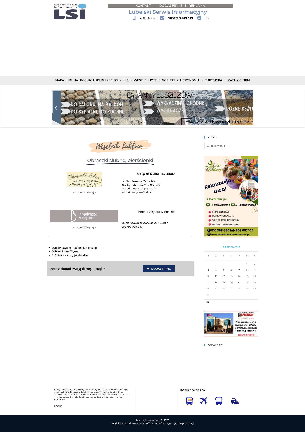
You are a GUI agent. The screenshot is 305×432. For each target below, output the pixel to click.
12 (223, 276)
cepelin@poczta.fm (145, 188)
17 (208, 282)
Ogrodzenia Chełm (73, 394)
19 (223, 282)
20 (231, 282)
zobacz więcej (84, 192)
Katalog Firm (239, 80)
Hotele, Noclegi (162, 80)
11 (216, 276)
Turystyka (213, 80)
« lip (206, 301)
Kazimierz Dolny (77, 389)
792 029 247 (134, 226)
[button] (56, 108)
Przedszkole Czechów (107, 394)
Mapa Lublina (66, 80)
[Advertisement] (152, 49)
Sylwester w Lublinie (79, 392)
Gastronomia (188, 80)
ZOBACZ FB (215, 345)
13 (231, 276)
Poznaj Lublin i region (99, 80)
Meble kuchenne (61, 392)
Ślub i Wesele (135, 80)
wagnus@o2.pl (141, 192)
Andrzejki (123, 389)
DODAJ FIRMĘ (170, 6)
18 (216, 282)
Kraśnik (101, 389)
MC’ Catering (91, 389)
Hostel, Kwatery (90, 394)
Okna (120, 392)
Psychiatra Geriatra (108, 392)
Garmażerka (59, 394)
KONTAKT (144, 6)
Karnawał (93, 392)
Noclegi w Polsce (61, 389)
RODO (58, 406)
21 (239, 282)
